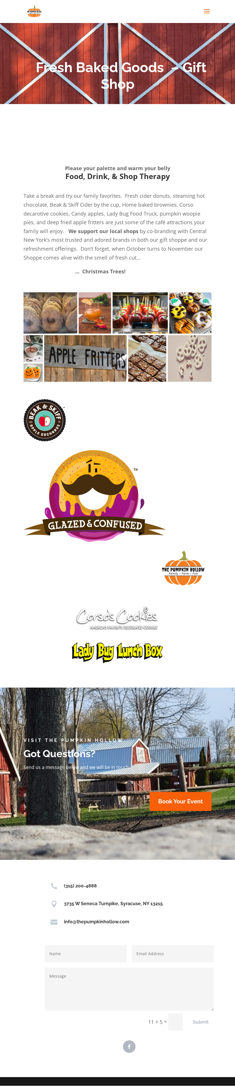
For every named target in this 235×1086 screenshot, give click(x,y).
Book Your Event (180, 801)
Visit (32, 740)
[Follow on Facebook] (129, 1046)
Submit (201, 1022)
